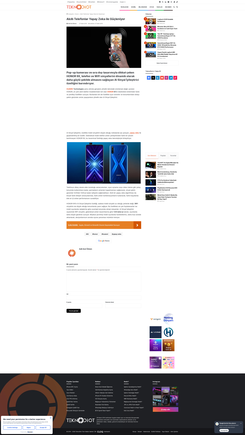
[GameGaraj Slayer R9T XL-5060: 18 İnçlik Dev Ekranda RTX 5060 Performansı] (150, 45)
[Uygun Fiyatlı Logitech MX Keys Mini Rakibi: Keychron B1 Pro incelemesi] (150, 54)
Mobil (133, 7)
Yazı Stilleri (70, 390)
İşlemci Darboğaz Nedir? (131, 393)
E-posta (69, 302)
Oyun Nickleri (71, 393)
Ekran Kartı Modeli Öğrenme (103, 387)
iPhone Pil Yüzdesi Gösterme (104, 395)
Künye (134, 431)
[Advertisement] (104, 114)
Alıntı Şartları (174, 431)
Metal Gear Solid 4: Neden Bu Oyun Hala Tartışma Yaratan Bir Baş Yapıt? (167, 197)
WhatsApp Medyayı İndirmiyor (104, 407)
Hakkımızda (146, 431)
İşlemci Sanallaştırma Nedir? (132, 387)
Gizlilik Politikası (155, 431)
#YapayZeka (71, 2)
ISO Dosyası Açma (101, 398)
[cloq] (100, 431)
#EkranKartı (91, 2)
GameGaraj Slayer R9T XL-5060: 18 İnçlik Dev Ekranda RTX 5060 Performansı (166, 45)
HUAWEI (70, 89)
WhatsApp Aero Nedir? (131, 390)
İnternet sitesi (109, 302)
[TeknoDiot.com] (79, 7)
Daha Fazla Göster (162, 63)
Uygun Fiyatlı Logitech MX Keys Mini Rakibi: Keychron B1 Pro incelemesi (167, 54)
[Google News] (104, 241)
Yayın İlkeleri (165, 431)
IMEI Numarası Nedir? (130, 398)
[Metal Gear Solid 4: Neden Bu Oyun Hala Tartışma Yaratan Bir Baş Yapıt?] (150, 197)
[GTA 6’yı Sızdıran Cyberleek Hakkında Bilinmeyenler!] (150, 182)
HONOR (110, 92)
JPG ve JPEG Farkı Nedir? (132, 404)
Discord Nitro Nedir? (130, 395)
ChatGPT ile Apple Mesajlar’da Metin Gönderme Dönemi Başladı (167, 165)
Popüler (163, 155)
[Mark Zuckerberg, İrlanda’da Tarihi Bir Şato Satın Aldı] (150, 174)
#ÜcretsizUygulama (112, 2)
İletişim (140, 431)
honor (95, 234)
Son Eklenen (152, 155)
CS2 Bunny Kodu (72, 395)
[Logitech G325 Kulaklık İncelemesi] (150, 21)
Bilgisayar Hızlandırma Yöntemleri (105, 401)
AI (88, 234)
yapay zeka (117, 234)
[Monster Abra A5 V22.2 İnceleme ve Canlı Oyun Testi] (150, 29)
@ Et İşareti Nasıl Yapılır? (102, 410)
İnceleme (124, 7)
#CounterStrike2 (81, 2)
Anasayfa (71, 14)
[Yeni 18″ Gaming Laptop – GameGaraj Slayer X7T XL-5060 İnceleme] (150, 36)
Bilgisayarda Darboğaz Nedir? (133, 401)
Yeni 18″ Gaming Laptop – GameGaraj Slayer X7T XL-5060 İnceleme (166, 36)
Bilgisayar (143, 7)
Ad (67, 294)
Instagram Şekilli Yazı (73, 407)
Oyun (152, 7)
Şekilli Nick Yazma (72, 401)
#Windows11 (100, 2)
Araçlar (122, 2)
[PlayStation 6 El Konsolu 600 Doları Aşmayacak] (150, 190)
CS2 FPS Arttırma (72, 398)
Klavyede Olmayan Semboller (76, 410)
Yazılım (160, 7)
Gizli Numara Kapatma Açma (104, 390)
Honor (77, 14)
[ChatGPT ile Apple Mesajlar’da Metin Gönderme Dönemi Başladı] (150, 165)
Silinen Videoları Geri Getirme (104, 393)
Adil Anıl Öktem (72, 23)
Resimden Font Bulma (102, 404)
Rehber (168, 7)
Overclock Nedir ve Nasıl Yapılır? (134, 407)
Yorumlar (173, 155)
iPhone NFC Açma (72, 387)
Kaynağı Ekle (224, 430)
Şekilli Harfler (71, 404)
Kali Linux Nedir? (129, 410)
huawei (105, 234)
